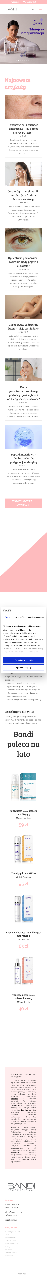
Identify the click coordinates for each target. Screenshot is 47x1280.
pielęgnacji (15, 1105)
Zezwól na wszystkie (24, 660)
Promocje (9, 1256)
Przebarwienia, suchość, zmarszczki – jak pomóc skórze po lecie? (23, 128)
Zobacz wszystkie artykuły (22, 503)
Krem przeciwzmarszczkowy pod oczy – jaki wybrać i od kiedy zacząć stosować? (23, 393)
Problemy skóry (11, 1244)
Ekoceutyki (15, 1153)
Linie (7, 1235)
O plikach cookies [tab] (36, 617)
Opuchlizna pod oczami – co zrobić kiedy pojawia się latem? (23, 262)
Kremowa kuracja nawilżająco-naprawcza (23, 934)
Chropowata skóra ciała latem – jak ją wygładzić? (23, 326)
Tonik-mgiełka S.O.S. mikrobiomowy (23, 996)
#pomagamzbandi (12, 1232)
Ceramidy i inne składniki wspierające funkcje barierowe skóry (23, 195)
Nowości (8, 1250)
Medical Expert (11, 1253)
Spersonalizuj (22, 668)
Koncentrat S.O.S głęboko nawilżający (23, 812)
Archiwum (22, 1274)
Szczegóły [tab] (20, 617)
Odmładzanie (10, 1241)
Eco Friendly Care (28, 1110)
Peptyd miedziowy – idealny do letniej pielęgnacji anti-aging (23, 458)
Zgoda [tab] (7, 617)
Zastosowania (10, 1238)
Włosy (7, 1247)
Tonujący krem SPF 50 (23, 873)
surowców (14, 1099)
